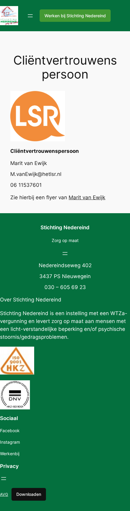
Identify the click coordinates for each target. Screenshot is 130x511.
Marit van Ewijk (87, 197)
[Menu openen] (30, 15)
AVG (4, 494)
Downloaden (28, 494)
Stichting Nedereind (65, 227)
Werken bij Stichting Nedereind (75, 15)
